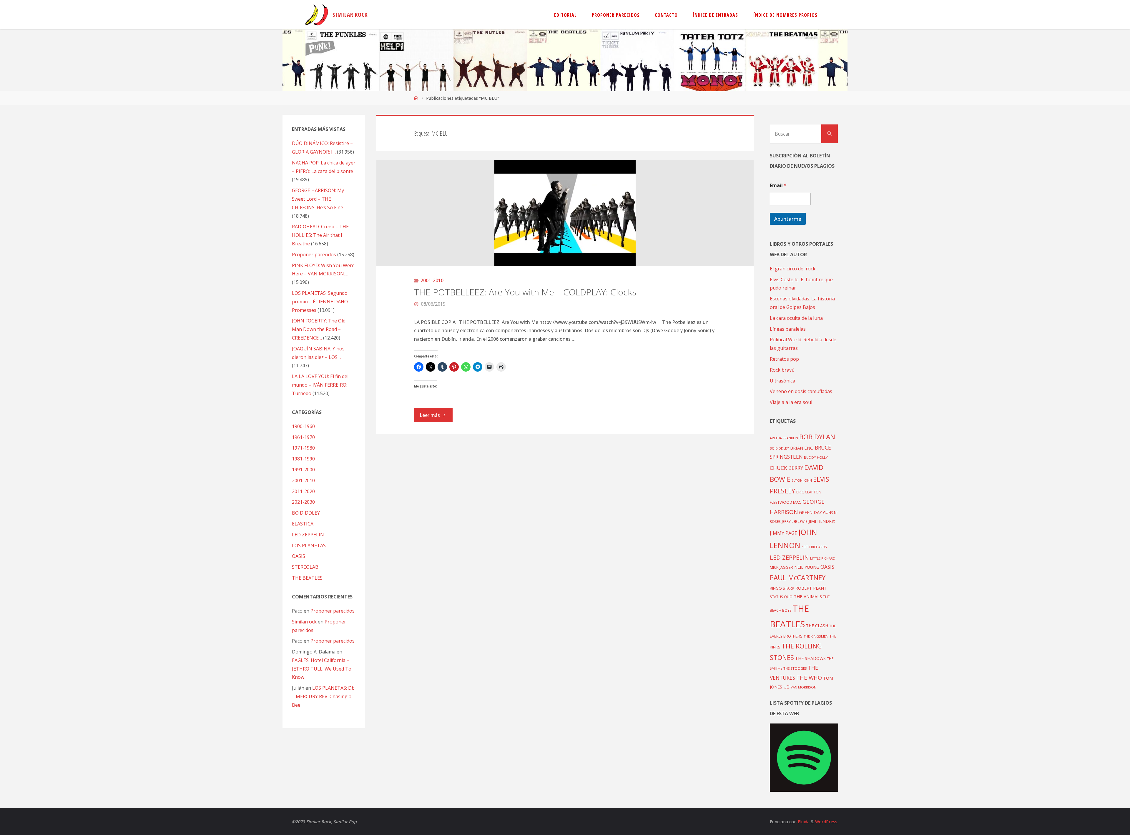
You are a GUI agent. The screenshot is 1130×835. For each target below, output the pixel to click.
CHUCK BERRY (786, 468)
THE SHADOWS (810, 658)
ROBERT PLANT (811, 588)
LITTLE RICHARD (822, 558)
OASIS (298, 556)
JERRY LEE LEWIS (794, 521)
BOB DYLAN (817, 436)
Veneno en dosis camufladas (801, 391)
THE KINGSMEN (816, 636)
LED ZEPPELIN (308, 534)
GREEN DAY (810, 512)
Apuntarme (787, 218)
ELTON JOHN (802, 480)
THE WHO (809, 677)
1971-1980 (303, 448)
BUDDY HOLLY (816, 457)
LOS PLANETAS (309, 545)
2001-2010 (432, 280)
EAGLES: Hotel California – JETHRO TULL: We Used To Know (321, 669)
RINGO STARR (782, 588)
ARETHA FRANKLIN (784, 438)
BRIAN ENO (802, 448)
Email (778, 185)
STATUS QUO (781, 596)
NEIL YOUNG (806, 567)
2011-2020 (303, 491)
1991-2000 (303, 469)
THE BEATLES (307, 578)
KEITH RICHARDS (814, 547)
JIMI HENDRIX (822, 521)
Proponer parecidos (332, 611)
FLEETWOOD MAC (785, 502)
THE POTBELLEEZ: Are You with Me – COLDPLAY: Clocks (525, 292)
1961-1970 (303, 437)
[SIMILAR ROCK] (316, 14)
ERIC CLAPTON (808, 492)
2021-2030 (303, 502)
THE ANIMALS (808, 596)
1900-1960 (303, 426)
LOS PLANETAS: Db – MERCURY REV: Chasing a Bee (323, 696)
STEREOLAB (305, 567)
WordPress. (826, 821)
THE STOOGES (795, 668)
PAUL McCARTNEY (797, 577)
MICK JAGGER (781, 567)
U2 (786, 686)
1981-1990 (303, 458)
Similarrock (304, 621)
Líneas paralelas (788, 329)
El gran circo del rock (792, 268)
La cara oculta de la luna (796, 318)
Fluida (803, 821)
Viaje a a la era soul (791, 402)
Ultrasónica (782, 380)
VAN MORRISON (803, 687)
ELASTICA (302, 523)
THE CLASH (817, 625)
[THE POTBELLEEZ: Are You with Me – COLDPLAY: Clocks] (565, 213)
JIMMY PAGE (783, 533)
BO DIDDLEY (306, 513)
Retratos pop (784, 359)
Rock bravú (782, 370)
